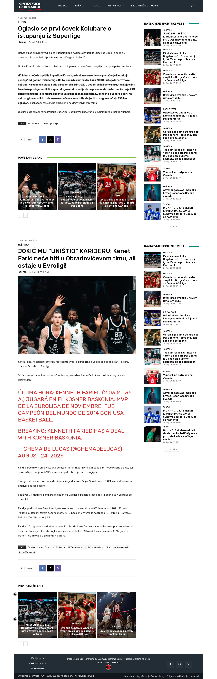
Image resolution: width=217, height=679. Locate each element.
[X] (50, 139)
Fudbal (32, 17)
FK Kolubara (33, 123)
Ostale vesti (169, 109)
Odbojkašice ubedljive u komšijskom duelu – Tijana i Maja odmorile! (180, 115)
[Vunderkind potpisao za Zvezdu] (152, 173)
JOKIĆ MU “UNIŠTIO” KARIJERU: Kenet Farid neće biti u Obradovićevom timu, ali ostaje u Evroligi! (37, 201)
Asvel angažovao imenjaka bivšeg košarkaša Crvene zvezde (179, 193)
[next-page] (25, 215)
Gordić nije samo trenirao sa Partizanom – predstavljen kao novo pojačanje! (181, 134)
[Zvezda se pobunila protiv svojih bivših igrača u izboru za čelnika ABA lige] (116, 186)
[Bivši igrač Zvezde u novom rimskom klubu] (152, 96)
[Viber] (58, 139)
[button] (193, 6)
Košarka (37, 192)
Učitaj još (170, 226)
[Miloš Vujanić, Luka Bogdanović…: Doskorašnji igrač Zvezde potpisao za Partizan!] (77, 186)
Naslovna (22, 17)
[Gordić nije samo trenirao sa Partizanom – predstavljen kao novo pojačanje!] (152, 134)
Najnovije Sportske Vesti (164, 23)
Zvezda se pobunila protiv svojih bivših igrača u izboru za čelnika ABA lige (116, 202)
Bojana (22, 42)
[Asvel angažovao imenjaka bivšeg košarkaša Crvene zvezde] (152, 192)
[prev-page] (20, 215)
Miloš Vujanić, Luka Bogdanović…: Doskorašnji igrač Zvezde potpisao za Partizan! (77, 201)
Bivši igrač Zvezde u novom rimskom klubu (180, 96)
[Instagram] (179, 664)
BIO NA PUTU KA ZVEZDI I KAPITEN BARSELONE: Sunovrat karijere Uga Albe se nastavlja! (179, 212)
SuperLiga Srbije (50, 123)
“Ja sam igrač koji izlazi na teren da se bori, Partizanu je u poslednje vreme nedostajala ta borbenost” (180, 154)
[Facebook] (42, 139)
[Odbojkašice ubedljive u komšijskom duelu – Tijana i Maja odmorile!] (152, 115)
